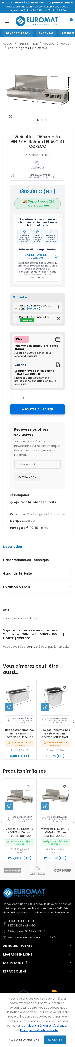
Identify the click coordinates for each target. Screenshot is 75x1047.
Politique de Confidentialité (39, 1030)
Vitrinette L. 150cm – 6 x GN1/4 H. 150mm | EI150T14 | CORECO (55, 832)
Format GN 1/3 (19, 750)
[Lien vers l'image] (25, 893)
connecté (33, 647)
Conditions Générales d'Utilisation (45, 1026)
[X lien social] (31, 528)
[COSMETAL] (12, 870)
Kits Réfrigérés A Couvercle (27, 48)
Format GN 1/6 (55, 750)
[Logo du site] (37, 21)
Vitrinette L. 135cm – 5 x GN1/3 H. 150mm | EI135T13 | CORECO (20, 832)
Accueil (8, 44)
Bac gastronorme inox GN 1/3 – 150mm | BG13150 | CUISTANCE (19, 733)
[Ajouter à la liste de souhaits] (28, 687)
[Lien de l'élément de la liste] (37, 923)
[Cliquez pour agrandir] (10, 116)
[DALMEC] (62, 870)
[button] (9, 707)
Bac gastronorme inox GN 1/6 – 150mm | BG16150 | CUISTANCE (55, 733)
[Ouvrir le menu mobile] (7, 21)
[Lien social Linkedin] (41, 528)
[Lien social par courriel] (36, 528)
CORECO (29, 521)
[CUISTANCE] (37, 870)
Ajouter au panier (37, 409)
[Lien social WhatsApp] (46, 528)
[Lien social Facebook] (27, 528)
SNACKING (46, 33)
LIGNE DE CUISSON (18, 33)
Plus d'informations (24, 1040)
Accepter (55, 1040)
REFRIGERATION (28, 44)
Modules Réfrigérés (56, 44)
